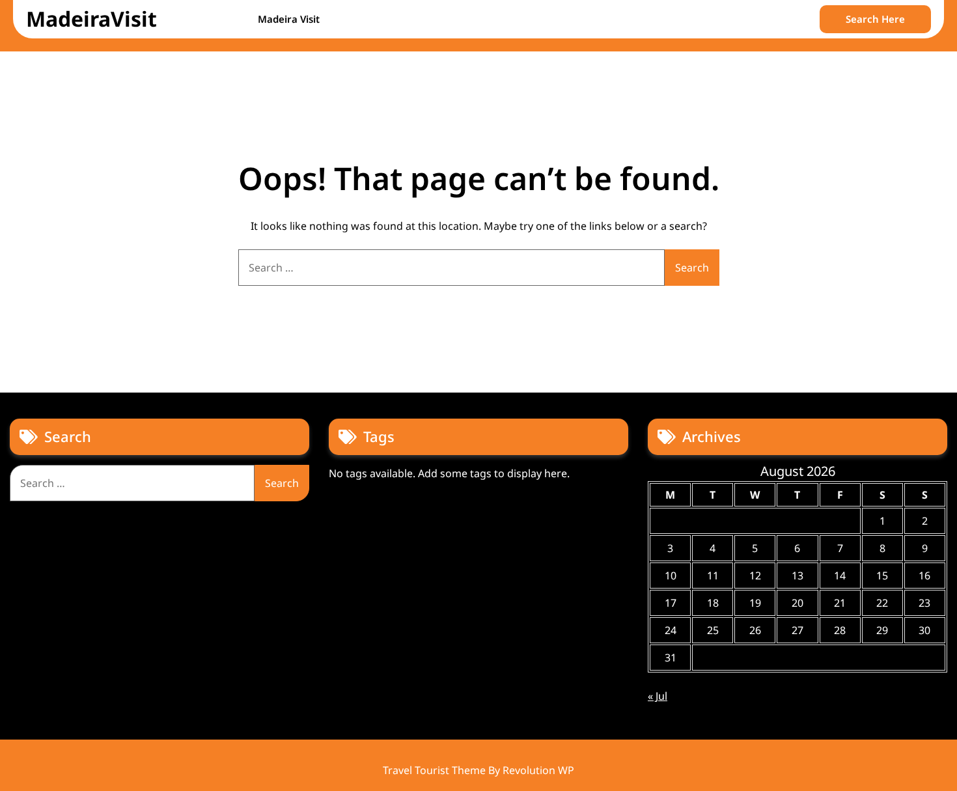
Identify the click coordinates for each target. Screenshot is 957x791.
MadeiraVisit (91, 19)
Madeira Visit (289, 18)
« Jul (657, 696)
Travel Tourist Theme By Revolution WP (478, 770)
